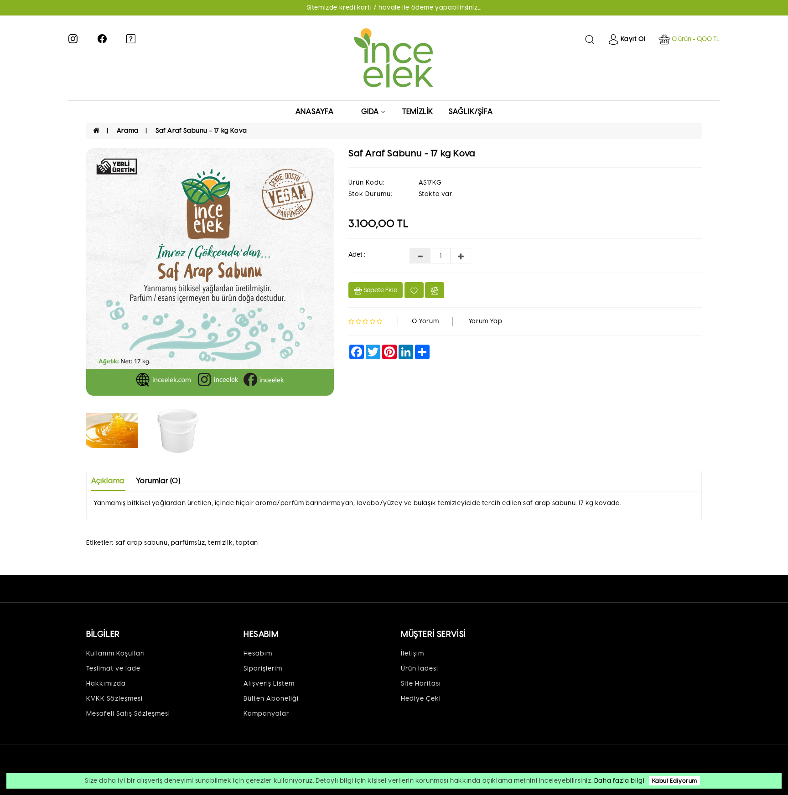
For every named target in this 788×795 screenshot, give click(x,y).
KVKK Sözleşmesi (114, 698)
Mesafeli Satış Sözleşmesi (128, 714)
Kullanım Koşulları (115, 653)
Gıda (370, 111)
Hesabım (258, 653)
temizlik (220, 543)
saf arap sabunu (141, 543)
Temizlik (417, 111)
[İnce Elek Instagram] (73, 38)
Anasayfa (315, 111)
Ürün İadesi (419, 668)
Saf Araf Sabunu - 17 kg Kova (201, 130)
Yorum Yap (485, 321)
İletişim (412, 653)
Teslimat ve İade (113, 668)
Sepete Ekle (379, 290)
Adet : (356, 254)
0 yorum (425, 321)
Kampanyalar (266, 714)
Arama (128, 130)
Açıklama (107, 480)
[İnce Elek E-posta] (130, 38)
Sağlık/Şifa (471, 111)
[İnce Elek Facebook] (102, 38)
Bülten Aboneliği (271, 698)
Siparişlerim (263, 668)
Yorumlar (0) (158, 480)
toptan (247, 543)
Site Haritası (421, 683)
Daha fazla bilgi (619, 781)
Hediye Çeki (421, 698)
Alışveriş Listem (269, 683)
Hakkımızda (106, 683)
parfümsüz (188, 543)
